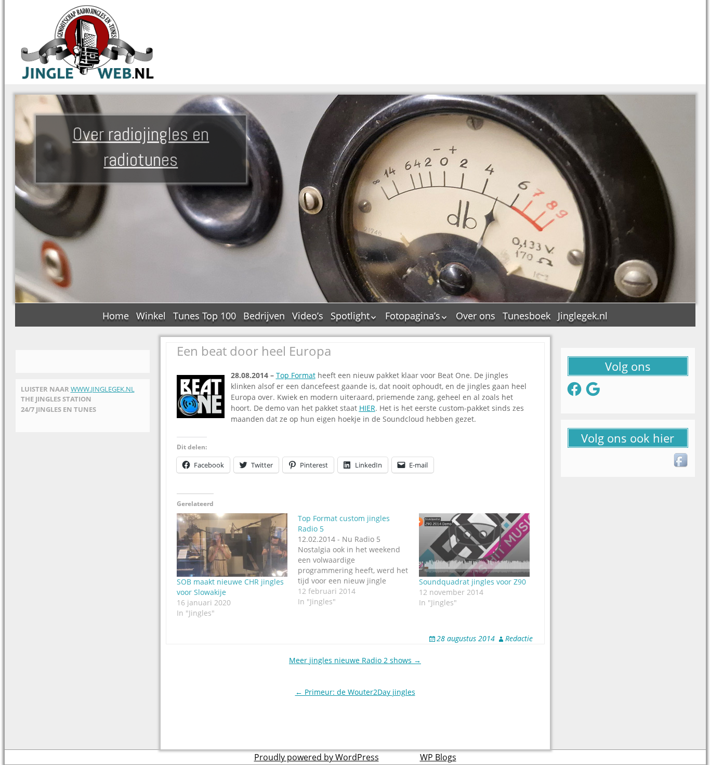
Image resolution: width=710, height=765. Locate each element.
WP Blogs (438, 757)
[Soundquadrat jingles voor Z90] (474, 545)
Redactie (519, 638)
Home (115, 315)
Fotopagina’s (412, 315)
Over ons (475, 315)
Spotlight (350, 315)
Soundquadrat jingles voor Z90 (472, 582)
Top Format (295, 375)
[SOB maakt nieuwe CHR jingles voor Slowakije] (232, 545)
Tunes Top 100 (204, 315)
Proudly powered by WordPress (316, 757)
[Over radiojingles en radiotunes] (88, 42)
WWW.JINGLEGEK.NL (103, 389)
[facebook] (681, 460)
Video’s (307, 315)
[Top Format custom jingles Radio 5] (358, 560)
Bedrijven (264, 315)
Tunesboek (526, 315)
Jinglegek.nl (583, 315)
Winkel (151, 315)
